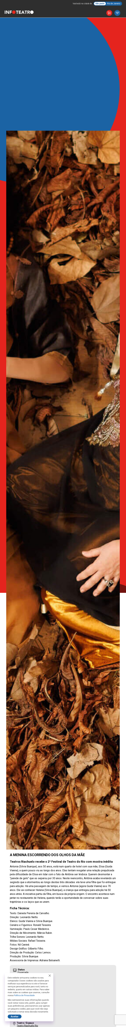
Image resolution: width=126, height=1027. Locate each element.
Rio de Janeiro (113, 3)
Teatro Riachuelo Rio (27, 1025)
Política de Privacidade (24, 995)
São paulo (100, 3)
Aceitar (15, 1016)
